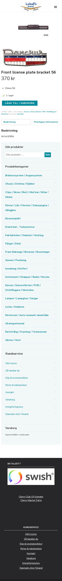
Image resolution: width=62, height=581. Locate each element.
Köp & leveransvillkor (16, 378)
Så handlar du (12, 370)
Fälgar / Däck (13, 243)
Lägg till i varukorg (19, 103)
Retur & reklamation (16, 385)
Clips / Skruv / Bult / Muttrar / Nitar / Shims (26, 195)
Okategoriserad (14, 323)
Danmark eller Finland (16, 414)
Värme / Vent (13, 340)
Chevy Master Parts (31, 500)
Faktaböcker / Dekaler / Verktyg (24, 235)
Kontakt (9, 392)
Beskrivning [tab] (9, 122)
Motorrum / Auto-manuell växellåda (26, 315)
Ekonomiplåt (12, 218)
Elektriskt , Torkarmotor (20, 227)
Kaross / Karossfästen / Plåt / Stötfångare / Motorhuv (23, 288)
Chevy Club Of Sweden (31, 496)
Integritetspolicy (14, 407)
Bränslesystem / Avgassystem (23, 175)
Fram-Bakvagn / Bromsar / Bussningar (27, 252)
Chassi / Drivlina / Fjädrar (20, 183)
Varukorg (10, 399)
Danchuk (20, 114)
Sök (47, 154)
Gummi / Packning (15, 260)
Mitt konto (11, 363)
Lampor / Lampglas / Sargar (21, 298)
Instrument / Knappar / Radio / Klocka (27, 277)
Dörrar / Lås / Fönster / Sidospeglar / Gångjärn (27, 208)
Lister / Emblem (14, 307)
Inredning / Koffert (16, 268)
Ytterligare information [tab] (46, 122)
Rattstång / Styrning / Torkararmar (26, 331)
